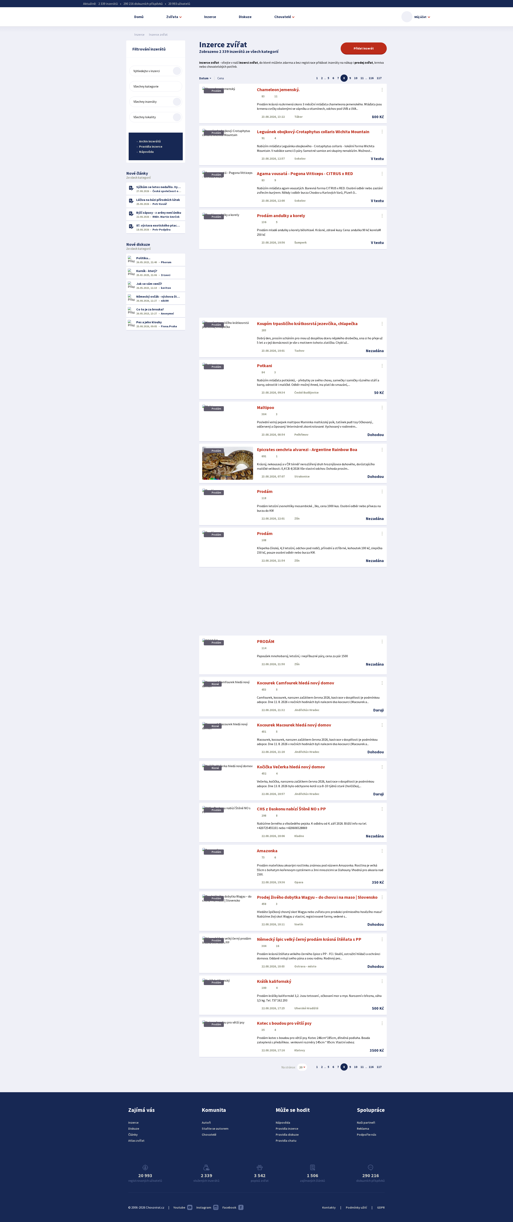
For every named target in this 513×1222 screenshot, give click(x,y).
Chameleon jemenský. (278, 89)
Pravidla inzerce (150, 146)
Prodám (265, 491)
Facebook (229, 1207)
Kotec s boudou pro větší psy (284, 1023)
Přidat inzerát (364, 48)
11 (362, 78)
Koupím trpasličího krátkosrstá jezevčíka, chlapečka (307, 323)
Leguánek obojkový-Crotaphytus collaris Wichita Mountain (313, 131)
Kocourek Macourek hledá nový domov (294, 725)
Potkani (264, 365)
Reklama (363, 1128)
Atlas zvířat (136, 1140)
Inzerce (210, 16)
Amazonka (267, 850)
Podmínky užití (356, 1207)
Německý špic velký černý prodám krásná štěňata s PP (309, 939)
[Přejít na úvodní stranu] (128, 34)
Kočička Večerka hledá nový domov (291, 767)
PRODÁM (265, 641)
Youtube (179, 1207)
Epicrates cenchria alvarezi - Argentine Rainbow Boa (307, 449)
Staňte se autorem (215, 1128)
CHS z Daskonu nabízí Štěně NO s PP (291, 809)
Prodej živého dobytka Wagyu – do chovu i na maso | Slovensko (317, 897)
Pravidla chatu (286, 1140)
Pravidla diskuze (287, 1134)
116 (371, 78)
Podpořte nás (366, 1134)
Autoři (206, 1122)
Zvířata (172, 16)
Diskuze (245, 16)
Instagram (203, 1207)
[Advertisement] (293, 284)
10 (355, 78)
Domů (138, 16)
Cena (220, 78)
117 (379, 78)
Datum (203, 78)
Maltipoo (265, 407)
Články (133, 1134)
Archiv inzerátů (150, 141)
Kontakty (329, 1207)
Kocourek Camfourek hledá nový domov (295, 683)
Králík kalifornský (274, 981)
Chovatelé (282, 16)
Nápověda (146, 152)
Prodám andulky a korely (281, 215)
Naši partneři (366, 1122)
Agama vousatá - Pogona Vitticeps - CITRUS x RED (305, 173)
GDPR (381, 1207)
